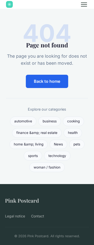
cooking (73, 121)
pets (76, 144)
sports (33, 156)
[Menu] (84, 5)
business (50, 121)
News (58, 144)
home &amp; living (28, 144)
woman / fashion (47, 167)
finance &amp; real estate (36, 133)
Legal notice (15, 216)
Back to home (47, 81)
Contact (37, 216)
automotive (23, 121)
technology (57, 156)
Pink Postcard (22, 200)
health (73, 133)
